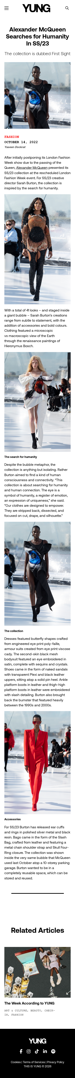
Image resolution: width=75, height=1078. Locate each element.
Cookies (16, 1062)
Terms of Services (34, 1062)
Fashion (11, 137)
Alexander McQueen (32, 168)
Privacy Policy (55, 1062)
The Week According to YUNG (29, 1003)
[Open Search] (67, 8)
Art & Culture (15, 1010)
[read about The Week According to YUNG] (37, 972)
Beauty (36, 1010)
